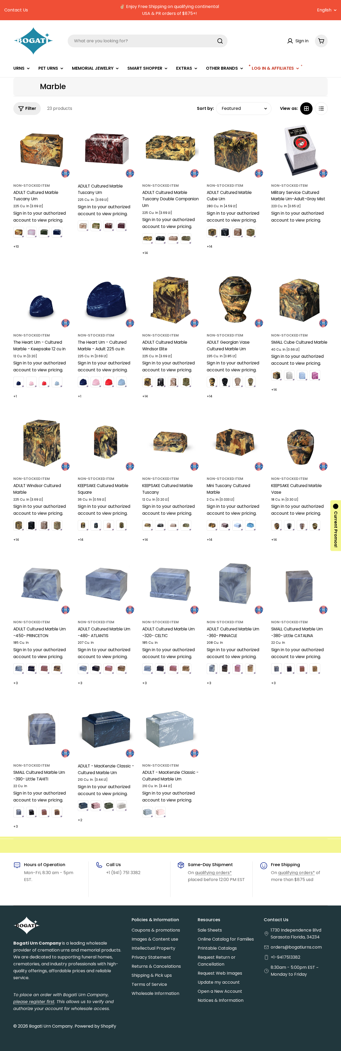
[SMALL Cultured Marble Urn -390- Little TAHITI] (41, 729)
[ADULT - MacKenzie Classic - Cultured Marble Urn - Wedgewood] (147, 812)
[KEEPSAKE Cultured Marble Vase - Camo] (315, 525)
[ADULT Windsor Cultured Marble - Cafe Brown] (44, 525)
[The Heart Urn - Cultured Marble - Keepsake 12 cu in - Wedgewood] (57, 382)
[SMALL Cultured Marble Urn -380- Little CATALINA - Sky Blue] (276, 668)
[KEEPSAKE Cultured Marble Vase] (299, 442)
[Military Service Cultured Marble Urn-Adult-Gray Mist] (299, 149)
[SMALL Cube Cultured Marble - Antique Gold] (276, 375)
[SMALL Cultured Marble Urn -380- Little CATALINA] (299, 586)
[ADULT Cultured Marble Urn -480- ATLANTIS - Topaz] (121, 668)
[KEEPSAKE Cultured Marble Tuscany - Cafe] (173, 525)
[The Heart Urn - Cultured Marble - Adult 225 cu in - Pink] (96, 382)
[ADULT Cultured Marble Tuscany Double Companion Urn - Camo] (186, 238)
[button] (335, 525)
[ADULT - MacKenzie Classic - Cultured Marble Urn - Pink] (160, 812)
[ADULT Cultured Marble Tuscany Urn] (41, 149)
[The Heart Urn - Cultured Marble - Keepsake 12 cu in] (41, 299)
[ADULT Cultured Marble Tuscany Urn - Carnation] (31, 232)
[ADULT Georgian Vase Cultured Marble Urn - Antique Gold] (212, 382)
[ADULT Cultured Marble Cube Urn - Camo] (250, 232)
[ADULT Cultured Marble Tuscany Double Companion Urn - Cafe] (173, 238)
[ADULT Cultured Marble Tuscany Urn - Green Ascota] (44, 232)
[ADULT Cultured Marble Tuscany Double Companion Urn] (170, 149)
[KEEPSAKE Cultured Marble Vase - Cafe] (302, 525)
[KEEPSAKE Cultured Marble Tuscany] (170, 442)
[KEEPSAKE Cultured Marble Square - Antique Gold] (83, 525)
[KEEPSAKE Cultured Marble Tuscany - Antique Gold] (147, 525)
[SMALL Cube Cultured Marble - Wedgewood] (302, 375)
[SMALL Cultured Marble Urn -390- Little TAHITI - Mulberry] (44, 812)
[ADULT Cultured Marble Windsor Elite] (170, 299)
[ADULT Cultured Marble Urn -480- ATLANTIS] (106, 586)
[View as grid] (306, 108)
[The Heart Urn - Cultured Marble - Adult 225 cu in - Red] (108, 382)
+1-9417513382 (285, 957)
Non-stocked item (31, 185)
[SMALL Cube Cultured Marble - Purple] (315, 375)
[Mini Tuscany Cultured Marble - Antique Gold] (212, 525)
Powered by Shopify (95, 1026)
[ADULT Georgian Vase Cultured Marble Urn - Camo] (250, 382)
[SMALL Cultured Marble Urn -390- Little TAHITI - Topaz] (57, 812)
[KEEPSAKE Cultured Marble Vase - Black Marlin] (289, 525)
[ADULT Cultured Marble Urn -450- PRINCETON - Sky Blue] (18, 668)
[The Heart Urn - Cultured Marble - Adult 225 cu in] (106, 299)
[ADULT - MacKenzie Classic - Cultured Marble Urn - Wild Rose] (96, 805)
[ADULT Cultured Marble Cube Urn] (235, 149)
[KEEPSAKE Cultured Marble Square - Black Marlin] (96, 525)
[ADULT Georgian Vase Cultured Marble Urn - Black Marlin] (225, 382)
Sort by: (205, 108)
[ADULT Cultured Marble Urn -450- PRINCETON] (41, 586)
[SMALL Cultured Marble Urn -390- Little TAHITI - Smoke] (31, 812)
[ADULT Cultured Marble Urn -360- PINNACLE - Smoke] (225, 668)
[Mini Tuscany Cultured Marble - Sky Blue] (250, 525)
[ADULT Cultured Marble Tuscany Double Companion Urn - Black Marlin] (160, 238)
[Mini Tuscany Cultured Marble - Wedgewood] (237, 525)
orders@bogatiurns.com (296, 947)
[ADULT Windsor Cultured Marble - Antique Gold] (18, 525)
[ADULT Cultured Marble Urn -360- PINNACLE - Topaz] (250, 668)
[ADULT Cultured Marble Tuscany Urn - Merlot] (121, 226)
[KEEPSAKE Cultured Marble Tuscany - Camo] (186, 525)
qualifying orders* (213, 873)
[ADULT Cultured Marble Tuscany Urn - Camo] (96, 226)
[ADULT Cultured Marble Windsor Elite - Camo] (186, 382)
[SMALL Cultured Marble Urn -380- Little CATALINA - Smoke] (289, 668)
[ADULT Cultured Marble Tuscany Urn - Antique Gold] (18, 232)
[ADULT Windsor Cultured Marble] (41, 442)
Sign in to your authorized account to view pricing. (39, 216)
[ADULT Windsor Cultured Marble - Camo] (57, 525)
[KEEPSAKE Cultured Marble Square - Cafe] (108, 525)
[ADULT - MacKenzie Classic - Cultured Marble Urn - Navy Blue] (83, 805)
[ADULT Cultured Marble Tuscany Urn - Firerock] (108, 226)
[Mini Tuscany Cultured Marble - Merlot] (225, 525)
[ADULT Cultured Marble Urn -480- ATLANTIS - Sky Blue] (83, 668)
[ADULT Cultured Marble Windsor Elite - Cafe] (173, 382)
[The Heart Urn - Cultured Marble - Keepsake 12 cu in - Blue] (18, 382)
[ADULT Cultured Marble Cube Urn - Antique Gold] (212, 232)
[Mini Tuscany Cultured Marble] (235, 442)
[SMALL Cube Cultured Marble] (299, 299)
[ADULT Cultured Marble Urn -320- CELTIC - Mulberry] (173, 668)
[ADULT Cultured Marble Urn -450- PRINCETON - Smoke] (31, 668)
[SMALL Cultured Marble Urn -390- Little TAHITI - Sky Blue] (18, 812)
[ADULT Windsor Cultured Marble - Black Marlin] (31, 525)
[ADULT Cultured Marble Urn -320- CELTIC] (170, 586)
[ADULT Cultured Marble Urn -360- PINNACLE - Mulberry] (237, 668)
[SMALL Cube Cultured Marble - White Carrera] (289, 375)
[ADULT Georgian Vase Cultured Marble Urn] (235, 299)
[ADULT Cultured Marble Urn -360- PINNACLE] (235, 586)
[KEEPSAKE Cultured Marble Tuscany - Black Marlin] (160, 525)
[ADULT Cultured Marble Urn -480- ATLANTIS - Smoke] (96, 668)
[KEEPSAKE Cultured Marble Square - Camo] (121, 525)
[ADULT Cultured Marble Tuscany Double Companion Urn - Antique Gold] (147, 238)
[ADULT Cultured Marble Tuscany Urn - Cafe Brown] (83, 226)
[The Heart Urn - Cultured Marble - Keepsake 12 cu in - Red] (44, 382)
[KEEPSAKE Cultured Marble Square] (106, 442)
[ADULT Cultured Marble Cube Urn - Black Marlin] (225, 232)
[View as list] (321, 108)
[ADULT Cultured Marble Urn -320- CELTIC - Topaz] (186, 668)
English (324, 10)
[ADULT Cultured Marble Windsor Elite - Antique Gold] (147, 382)
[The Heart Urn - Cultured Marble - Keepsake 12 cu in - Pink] (31, 382)
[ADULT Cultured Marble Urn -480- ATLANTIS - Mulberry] (108, 668)
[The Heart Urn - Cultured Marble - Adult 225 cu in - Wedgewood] (121, 382)
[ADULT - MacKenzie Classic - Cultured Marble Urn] (106, 729)
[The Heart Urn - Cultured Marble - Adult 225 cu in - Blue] (83, 382)
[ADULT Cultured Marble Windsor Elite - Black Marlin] (160, 382)
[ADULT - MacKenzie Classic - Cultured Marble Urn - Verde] (108, 805)
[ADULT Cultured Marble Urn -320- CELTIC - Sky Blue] (147, 668)
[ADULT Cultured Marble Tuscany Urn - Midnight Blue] (57, 232)
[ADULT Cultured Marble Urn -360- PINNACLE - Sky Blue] (212, 668)
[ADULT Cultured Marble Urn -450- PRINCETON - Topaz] (57, 668)
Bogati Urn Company (51, 1026)
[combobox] (148, 41)
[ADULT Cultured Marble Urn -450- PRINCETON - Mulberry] (44, 668)
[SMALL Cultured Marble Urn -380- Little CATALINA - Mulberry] (302, 668)
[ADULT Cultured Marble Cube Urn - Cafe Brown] (237, 232)
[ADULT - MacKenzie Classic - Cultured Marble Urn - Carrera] (121, 805)
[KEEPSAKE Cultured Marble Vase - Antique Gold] (276, 525)
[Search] (220, 41)
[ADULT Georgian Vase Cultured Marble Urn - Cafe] (237, 382)
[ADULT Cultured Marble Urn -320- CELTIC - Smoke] (160, 668)
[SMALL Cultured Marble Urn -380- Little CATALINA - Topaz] (315, 668)
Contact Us (16, 10)
